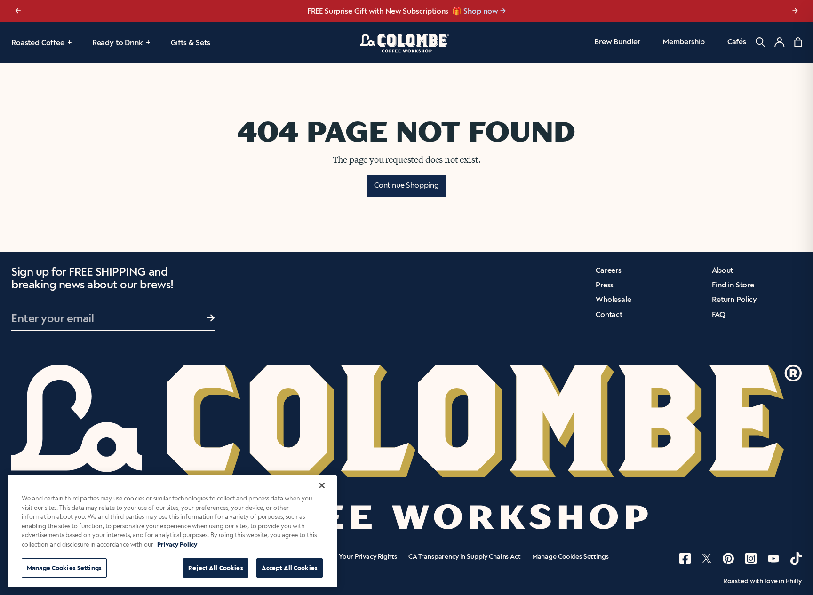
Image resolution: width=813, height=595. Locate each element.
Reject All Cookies (215, 567)
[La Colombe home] (406, 43)
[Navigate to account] (779, 42)
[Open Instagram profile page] (751, 558)
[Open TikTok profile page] (796, 558)
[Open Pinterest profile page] (728, 558)
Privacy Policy (177, 544)
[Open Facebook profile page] (685, 558)
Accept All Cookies (290, 567)
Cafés (736, 41)
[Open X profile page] (706, 558)
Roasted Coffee (37, 42)
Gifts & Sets (190, 42)
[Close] (321, 485)
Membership (683, 41)
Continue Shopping (406, 185)
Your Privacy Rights (368, 557)
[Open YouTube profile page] (773, 558)
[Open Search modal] (760, 42)
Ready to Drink (117, 42)
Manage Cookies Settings (570, 557)
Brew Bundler (617, 41)
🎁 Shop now (475, 11)
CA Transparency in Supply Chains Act (464, 557)
